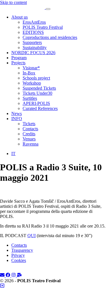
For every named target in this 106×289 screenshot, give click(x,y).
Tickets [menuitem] (29, 123)
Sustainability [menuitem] (35, 47)
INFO (16, 118)
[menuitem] (13, 153)
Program (19, 57)
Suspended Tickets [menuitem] (39, 88)
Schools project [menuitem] (36, 78)
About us (19, 17)
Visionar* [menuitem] (31, 67)
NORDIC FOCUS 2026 (33, 52)
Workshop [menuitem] (32, 83)
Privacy (18, 255)
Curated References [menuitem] (40, 108)
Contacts (19, 245)
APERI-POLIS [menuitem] (36, 103)
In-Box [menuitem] (29, 72)
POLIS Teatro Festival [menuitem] (43, 27)
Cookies (18, 260)
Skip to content (13, 2)
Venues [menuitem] (29, 138)
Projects (18, 62)
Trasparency (22, 250)
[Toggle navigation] (48, 9)
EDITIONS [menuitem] (33, 32)
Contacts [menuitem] (30, 128)
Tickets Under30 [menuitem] (37, 93)
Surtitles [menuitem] (30, 98)
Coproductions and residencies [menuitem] (50, 37)
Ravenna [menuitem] (30, 144)
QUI (31, 235)
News (16, 113)
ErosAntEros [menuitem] (34, 22)
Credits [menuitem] (29, 133)
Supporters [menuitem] (32, 42)
